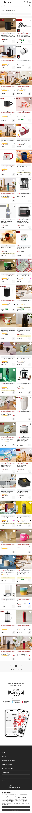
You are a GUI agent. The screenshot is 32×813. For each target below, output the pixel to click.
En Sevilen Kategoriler (7, 768)
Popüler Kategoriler (7, 764)
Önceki (12, 669)
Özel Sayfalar (6, 772)
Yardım (4, 752)
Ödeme (4, 780)
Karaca (4, 749)
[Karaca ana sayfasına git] (15, 786)
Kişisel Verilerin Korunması (8, 760)
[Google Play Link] (16, 702)
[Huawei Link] (25, 702)
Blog (3, 776)
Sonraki (20, 669)
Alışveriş (4, 756)
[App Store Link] (7, 702)
